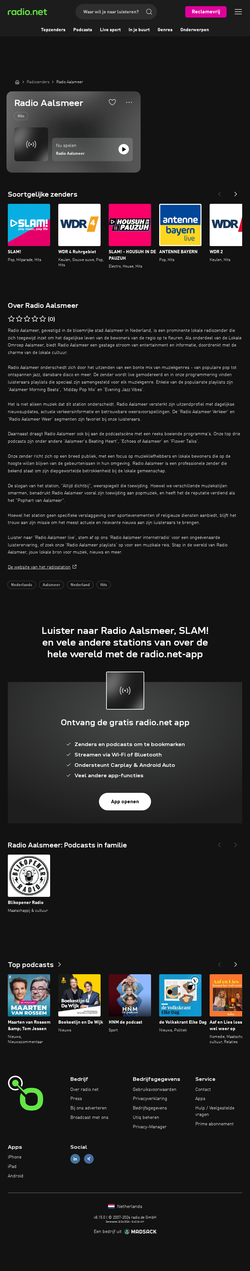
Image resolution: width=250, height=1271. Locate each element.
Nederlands (21, 585)
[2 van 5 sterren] (19, 319)
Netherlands (129, 1206)
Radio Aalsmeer (70, 154)
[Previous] (219, 192)
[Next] (235, 192)
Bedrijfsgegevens (150, 1108)
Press (76, 1098)
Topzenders (53, 30)
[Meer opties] (129, 102)
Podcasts (82, 30)
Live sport (110, 30)
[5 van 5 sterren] (43, 319)
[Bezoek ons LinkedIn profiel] (75, 1159)
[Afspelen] (123, 149)
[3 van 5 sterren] (27, 319)
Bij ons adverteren (88, 1108)
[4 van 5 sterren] (35, 319)
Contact (203, 1089)
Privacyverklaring (150, 1098)
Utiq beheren (146, 1117)
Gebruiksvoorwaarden (154, 1089)
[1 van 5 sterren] (11, 319)
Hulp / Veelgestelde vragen (214, 1111)
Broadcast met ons (89, 1117)
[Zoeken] (149, 12)
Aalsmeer (51, 585)
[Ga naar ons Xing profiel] (88, 1159)
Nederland (80, 585)
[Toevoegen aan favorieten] (112, 102)
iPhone (14, 1157)
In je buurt (139, 30)
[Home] (17, 82)
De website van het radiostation (39, 567)
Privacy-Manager (150, 1127)
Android (15, 1176)
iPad (12, 1166)
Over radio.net (84, 1089)
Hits (21, 116)
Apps (200, 1098)
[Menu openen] (238, 12)
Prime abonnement (214, 1124)
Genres (165, 30)
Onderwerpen (194, 30)
